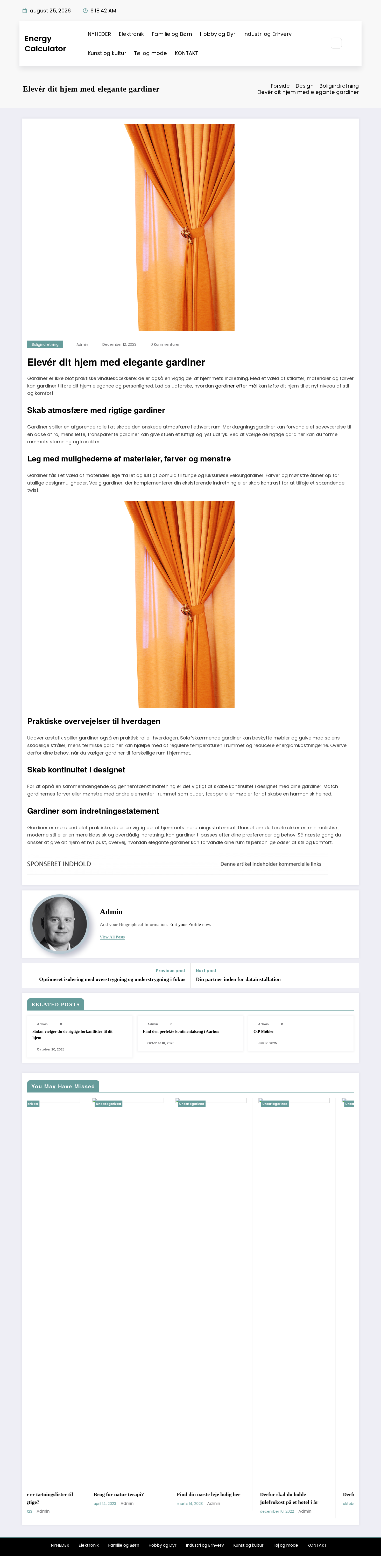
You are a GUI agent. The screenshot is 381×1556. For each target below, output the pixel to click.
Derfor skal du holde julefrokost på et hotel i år (143, 1498)
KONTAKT (186, 53)
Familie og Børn (172, 34)
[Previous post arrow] (29, 975)
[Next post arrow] (352, 975)
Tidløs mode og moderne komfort (307, 1177)
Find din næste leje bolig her (62, 1494)
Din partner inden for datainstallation (238, 979)
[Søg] (336, 43)
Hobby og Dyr (217, 34)
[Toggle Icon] (352, 43)
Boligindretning (45, 344)
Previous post (170, 970)
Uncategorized (45, 1104)
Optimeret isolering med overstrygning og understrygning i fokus (112, 979)
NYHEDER (99, 34)
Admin (82, 344)
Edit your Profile (185, 924)
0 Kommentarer (165, 344)
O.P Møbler (263, 1031)
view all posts (112, 937)
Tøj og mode (150, 53)
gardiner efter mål (236, 386)
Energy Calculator (45, 43)
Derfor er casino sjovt (221, 1494)
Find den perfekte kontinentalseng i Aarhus (181, 1031)
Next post (206, 970)
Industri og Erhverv (267, 34)
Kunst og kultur (107, 53)
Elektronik (131, 34)
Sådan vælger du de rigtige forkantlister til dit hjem (72, 1034)
